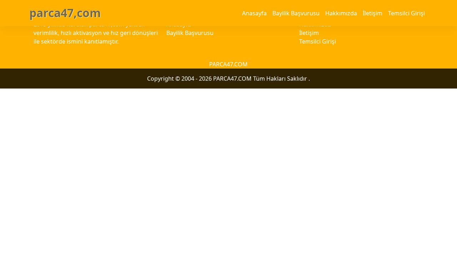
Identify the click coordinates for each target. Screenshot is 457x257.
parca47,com (65, 12)
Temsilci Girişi (406, 13)
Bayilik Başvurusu (296, 13)
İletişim (372, 13)
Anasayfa (254, 13)
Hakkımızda (341, 13)
